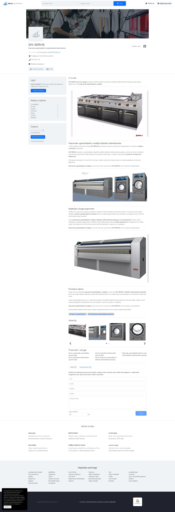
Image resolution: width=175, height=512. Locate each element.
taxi (110, 472)
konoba (111, 481)
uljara (50, 476)
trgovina (91, 472)
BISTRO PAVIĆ (73, 433)
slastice (71, 481)
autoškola (51, 483)
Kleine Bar (32, 433)
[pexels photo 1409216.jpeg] (137, 331)
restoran (132, 474)
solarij (111, 476)
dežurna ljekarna (94, 474)
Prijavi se (151, 3)
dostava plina (33, 483)
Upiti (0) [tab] (73, 367)
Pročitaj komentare (37, 141)
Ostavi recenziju (37, 69)
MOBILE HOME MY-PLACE (77, 445)
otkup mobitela (114, 474)
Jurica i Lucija (113, 445)
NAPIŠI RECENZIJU (54, 52)
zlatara (131, 479)
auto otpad (112, 479)
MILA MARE (32, 445)
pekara (30, 481)
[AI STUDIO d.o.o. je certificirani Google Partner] (137, 502)
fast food (72, 476)
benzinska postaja (95, 479)
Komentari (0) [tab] (85, 367)
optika (30, 476)
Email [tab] (51, 69)
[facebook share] (145, 46)
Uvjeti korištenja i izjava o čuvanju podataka (101, 502)
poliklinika (51, 472)
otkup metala (93, 481)
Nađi (120, 3)
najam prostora (53, 479)
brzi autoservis (33, 474)
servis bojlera (133, 481)
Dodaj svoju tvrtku (165, 3)
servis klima (72, 472)
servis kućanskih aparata (137, 476)
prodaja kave (133, 472)
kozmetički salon (54, 481)
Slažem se (7, 507)
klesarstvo (31, 479)
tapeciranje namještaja (76, 479)
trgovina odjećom (74, 474)
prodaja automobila (35, 472)
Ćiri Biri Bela (113, 433)
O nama (82, 502)
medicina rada (93, 476)
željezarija (51, 474)
